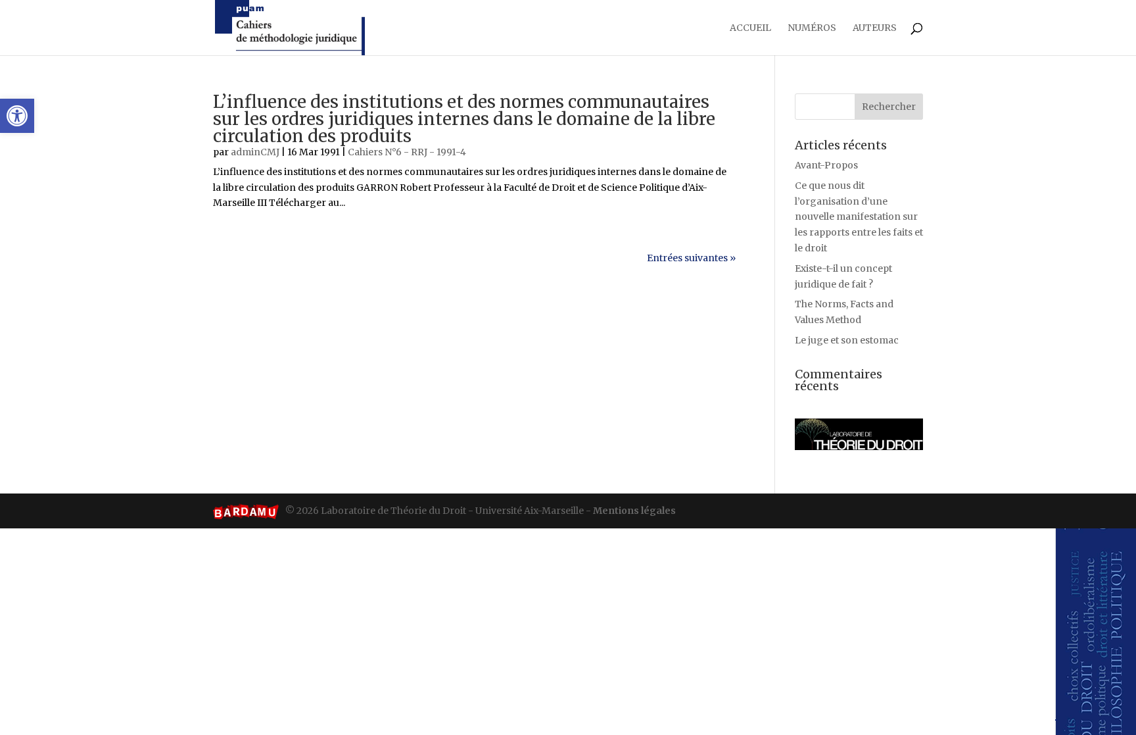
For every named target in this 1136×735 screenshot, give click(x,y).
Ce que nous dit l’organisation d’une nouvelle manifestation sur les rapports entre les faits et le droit (859, 217)
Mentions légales (634, 511)
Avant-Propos (826, 165)
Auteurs (875, 28)
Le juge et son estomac (847, 340)
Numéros (812, 28)
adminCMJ (255, 152)
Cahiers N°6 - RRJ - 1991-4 (407, 152)
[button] (17, 116)
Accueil (750, 28)
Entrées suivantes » (691, 258)
